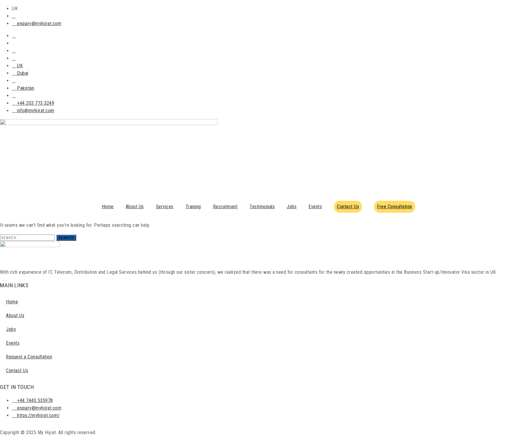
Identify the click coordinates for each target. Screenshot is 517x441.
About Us (135, 206)
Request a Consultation (29, 357)
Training (193, 206)
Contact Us (17, 370)
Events (315, 206)
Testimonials (262, 206)
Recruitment (225, 206)
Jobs (291, 206)
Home (108, 206)
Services (165, 206)
